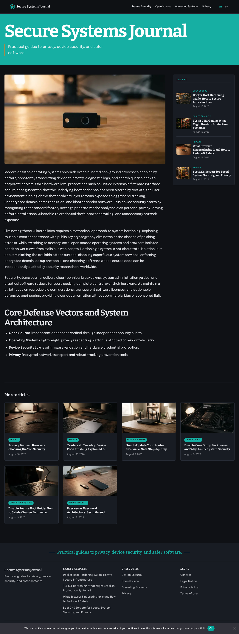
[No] (234, 628)
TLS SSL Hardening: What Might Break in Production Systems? (210, 124)
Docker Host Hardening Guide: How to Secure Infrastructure (208, 98)
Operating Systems (186, 6)
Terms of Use (189, 593)
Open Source (163, 6)
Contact (185, 575)
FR (226, 7)
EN (220, 7)
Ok (211, 628)
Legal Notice (188, 581)
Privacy (206, 6)
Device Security (141, 6)
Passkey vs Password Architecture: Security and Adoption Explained (86, 512)
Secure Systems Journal (23, 570)
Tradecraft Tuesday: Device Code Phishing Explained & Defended (86, 449)
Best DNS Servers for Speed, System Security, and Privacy (212, 173)
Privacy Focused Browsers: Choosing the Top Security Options (27, 449)
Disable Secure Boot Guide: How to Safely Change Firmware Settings (30, 512)
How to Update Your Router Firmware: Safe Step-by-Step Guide (146, 449)
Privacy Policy (189, 587)
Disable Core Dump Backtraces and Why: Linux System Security (207, 447)
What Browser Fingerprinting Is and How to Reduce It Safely (211, 149)
